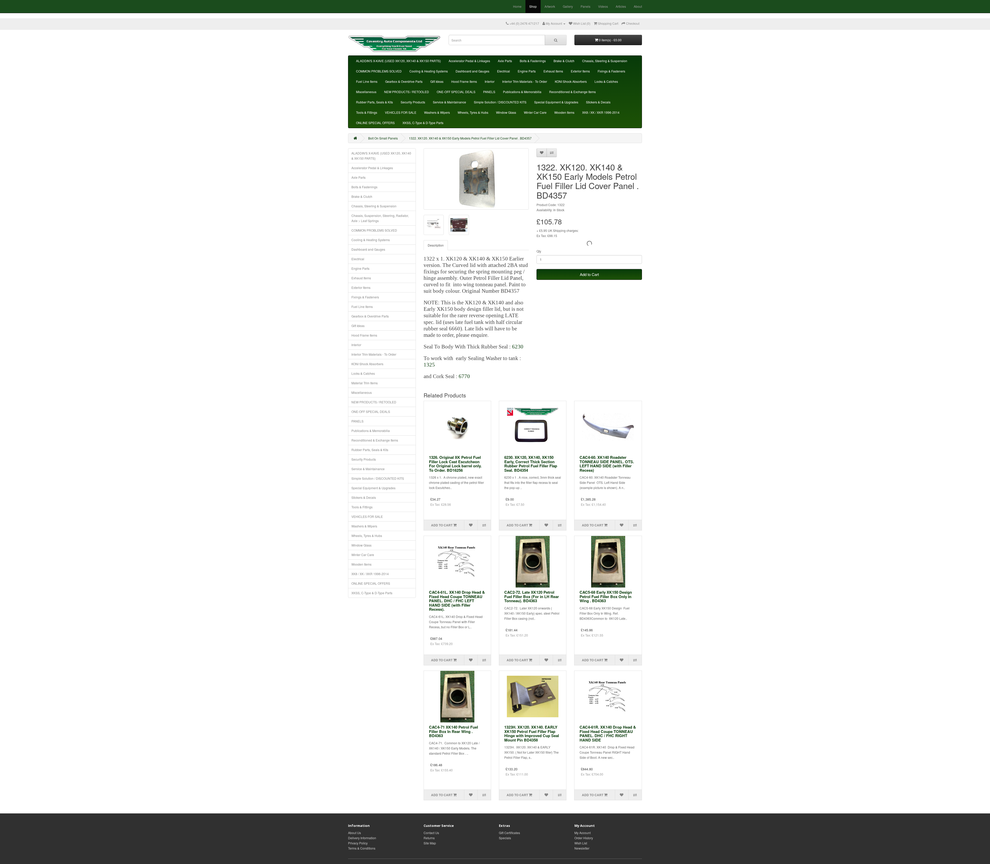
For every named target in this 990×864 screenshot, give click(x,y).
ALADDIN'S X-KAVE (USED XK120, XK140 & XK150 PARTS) (398, 61)
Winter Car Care (535, 112)
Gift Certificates (509, 832)
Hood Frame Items (464, 81)
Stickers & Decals (598, 102)
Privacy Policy (358, 843)
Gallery (568, 6)
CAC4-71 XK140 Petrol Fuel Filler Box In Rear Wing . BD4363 (453, 731)
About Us (354, 832)
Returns (429, 838)
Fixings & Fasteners (611, 71)
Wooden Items (564, 112)
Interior (489, 81)
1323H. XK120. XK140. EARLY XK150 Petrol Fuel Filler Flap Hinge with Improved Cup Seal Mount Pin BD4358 (531, 733)
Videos (603, 6)
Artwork (549, 6)
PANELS (489, 91)
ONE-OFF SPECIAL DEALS (456, 91)
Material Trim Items (364, 383)
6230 (517, 347)
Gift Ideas (436, 81)
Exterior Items (580, 71)
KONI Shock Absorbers (571, 81)
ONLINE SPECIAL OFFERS (375, 122)
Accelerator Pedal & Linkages (469, 61)
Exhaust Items (553, 71)
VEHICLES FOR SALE (400, 112)
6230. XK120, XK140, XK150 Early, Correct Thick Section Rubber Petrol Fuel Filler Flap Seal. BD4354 (530, 463)
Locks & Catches (606, 81)
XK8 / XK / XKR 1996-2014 (601, 112)
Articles (621, 6)
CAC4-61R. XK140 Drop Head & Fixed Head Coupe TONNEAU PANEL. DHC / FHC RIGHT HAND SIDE (608, 733)
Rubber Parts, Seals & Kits (374, 102)
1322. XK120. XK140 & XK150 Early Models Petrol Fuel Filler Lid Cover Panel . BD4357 (470, 138)
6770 (464, 376)
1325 (429, 365)
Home (517, 6)
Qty (539, 251)
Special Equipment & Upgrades (556, 102)
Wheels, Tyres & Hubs (473, 112)
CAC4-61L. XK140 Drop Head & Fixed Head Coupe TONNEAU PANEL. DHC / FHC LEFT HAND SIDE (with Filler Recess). (457, 600)
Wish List (580, 843)
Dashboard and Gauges (472, 71)
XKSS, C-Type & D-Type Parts (422, 122)
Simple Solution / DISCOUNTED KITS (500, 102)
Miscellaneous (366, 91)
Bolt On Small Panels (383, 138)
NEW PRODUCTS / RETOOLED (406, 91)
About (638, 6)
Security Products (413, 102)
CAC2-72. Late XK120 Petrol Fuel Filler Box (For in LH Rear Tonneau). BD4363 (531, 596)
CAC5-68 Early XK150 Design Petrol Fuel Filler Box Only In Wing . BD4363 (606, 596)
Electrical (503, 71)
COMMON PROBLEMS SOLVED (379, 71)
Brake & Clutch (564, 61)
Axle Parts (505, 61)
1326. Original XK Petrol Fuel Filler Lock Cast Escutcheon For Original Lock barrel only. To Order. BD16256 (455, 463)
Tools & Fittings (366, 112)
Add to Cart (589, 274)
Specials (505, 838)
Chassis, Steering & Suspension (604, 61)
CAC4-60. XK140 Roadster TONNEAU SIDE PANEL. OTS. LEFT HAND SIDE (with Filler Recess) (607, 463)
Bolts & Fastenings (533, 61)
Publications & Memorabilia (522, 91)
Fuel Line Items (366, 81)
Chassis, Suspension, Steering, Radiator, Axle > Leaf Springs (380, 218)
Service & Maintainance (449, 102)
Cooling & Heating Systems (428, 71)
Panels (585, 6)
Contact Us (431, 832)
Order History (583, 838)
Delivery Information (362, 838)
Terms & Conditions (361, 848)
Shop (533, 6)
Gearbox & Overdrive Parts (404, 81)
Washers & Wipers (437, 112)
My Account (582, 832)
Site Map (430, 843)
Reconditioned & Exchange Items (572, 91)
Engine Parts (527, 71)
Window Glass (506, 112)
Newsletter (581, 848)
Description (436, 245)
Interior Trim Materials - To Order (524, 81)
